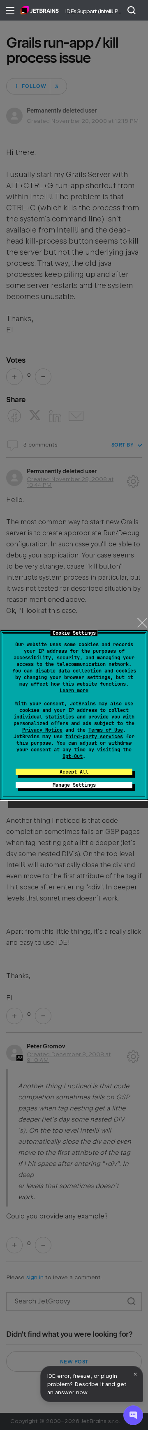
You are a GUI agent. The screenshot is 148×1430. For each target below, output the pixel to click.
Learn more (74, 690)
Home (40, 10)
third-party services (94, 736)
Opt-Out (72, 756)
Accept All (74, 772)
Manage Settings (74, 785)
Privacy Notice (42, 730)
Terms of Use (105, 730)
